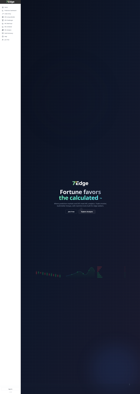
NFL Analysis (8, 30)
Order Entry (8, 14)
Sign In (10, 389)
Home (6, 7)
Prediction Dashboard (10, 10)
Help (6, 36)
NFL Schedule (8, 27)
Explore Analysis (87, 212)
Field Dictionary (9, 33)
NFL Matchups (8, 23)
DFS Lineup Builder (10, 17)
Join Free (7, 39)
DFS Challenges (9, 20)
